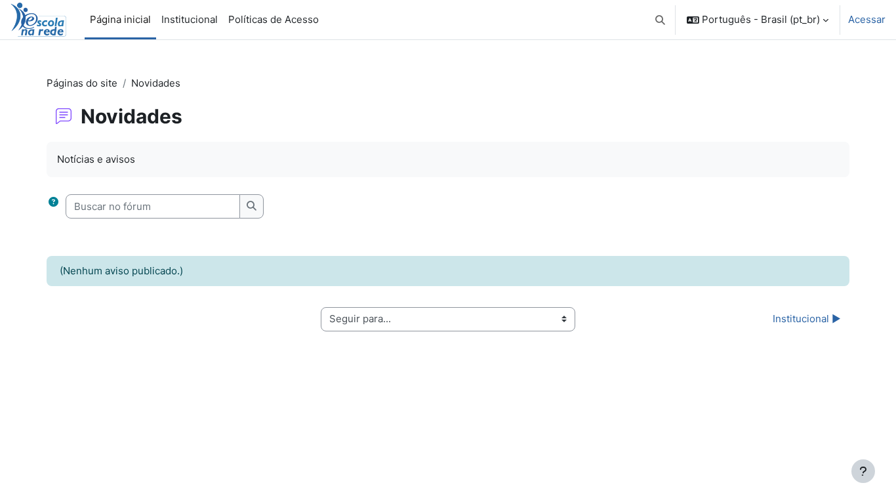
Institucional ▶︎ (807, 318)
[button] (661, 19)
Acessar (867, 19)
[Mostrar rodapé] (863, 471)
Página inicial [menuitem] (120, 19)
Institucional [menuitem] (189, 19)
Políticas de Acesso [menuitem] (273, 19)
